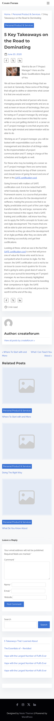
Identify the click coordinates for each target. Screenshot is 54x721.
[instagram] (23, 705)
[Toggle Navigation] (48, 3)
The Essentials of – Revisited (17, 648)
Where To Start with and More (16, 417)
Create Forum (10, 3)
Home (7, 14)
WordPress (27, 717)
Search (7, 619)
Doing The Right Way (12, 472)
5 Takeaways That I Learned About (21, 641)
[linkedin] (34, 705)
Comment (9, 560)
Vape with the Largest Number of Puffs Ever (25, 656)
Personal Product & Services (26, 14)
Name (7, 584)
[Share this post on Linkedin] (20, 60)
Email (7, 591)
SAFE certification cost (26, 178)
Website (8, 597)
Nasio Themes (26, 713)
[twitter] (13, 60)
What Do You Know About (14, 528)
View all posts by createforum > (19, 340)
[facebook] (6, 60)
